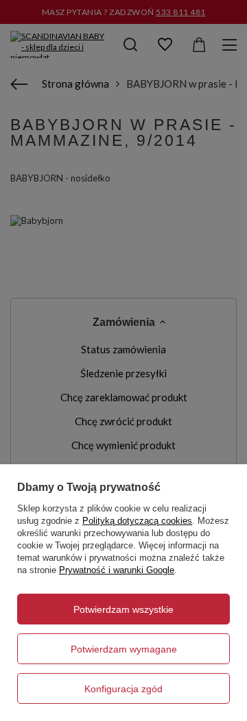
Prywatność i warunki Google (116, 570)
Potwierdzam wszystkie (123, 609)
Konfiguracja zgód (123, 688)
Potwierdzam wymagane (124, 649)
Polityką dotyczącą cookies (137, 521)
